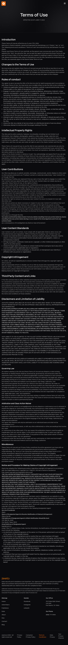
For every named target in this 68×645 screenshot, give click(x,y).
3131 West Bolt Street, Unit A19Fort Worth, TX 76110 (53, 603)
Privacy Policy (19, 636)
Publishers (5, 608)
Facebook (27, 601)
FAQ (3, 618)
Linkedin (26, 608)
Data (3, 611)
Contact (4, 621)
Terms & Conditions (42, 636)
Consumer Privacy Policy (30, 636)
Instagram (27, 605)
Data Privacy (52, 636)
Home (4, 601)
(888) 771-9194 (51, 615)
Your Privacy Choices (61, 636)
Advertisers (5, 605)
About (4, 615)
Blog (3, 625)
